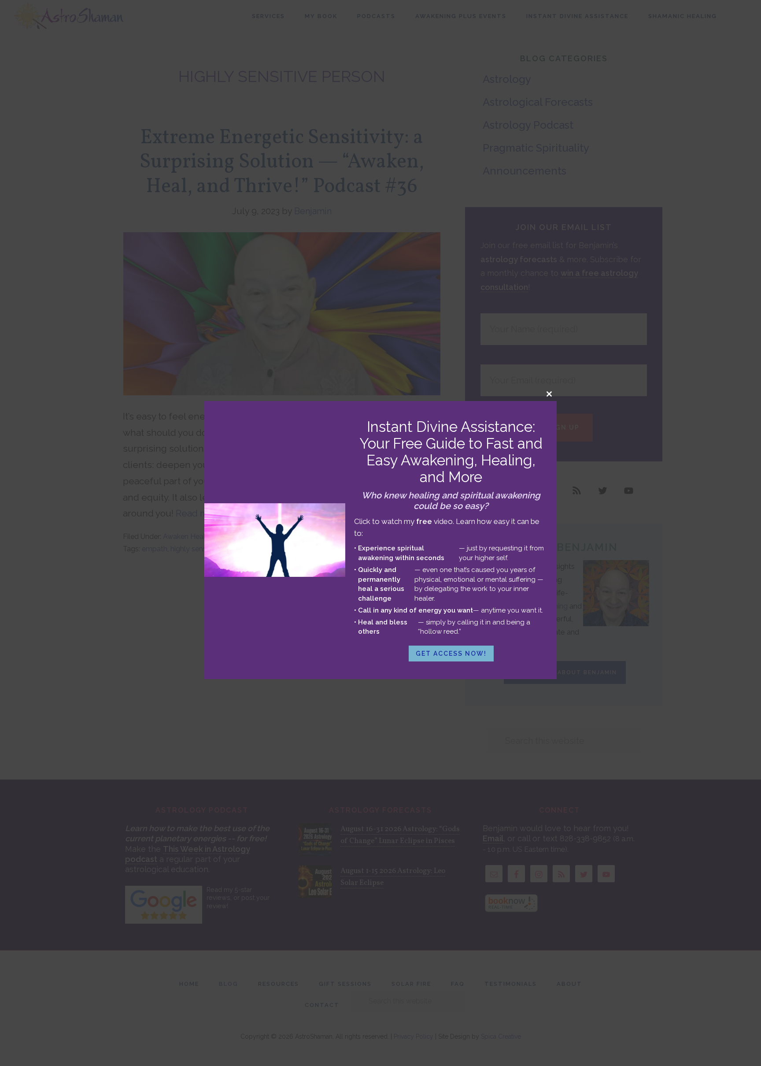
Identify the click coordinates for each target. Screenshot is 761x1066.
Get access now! (451, 653)
